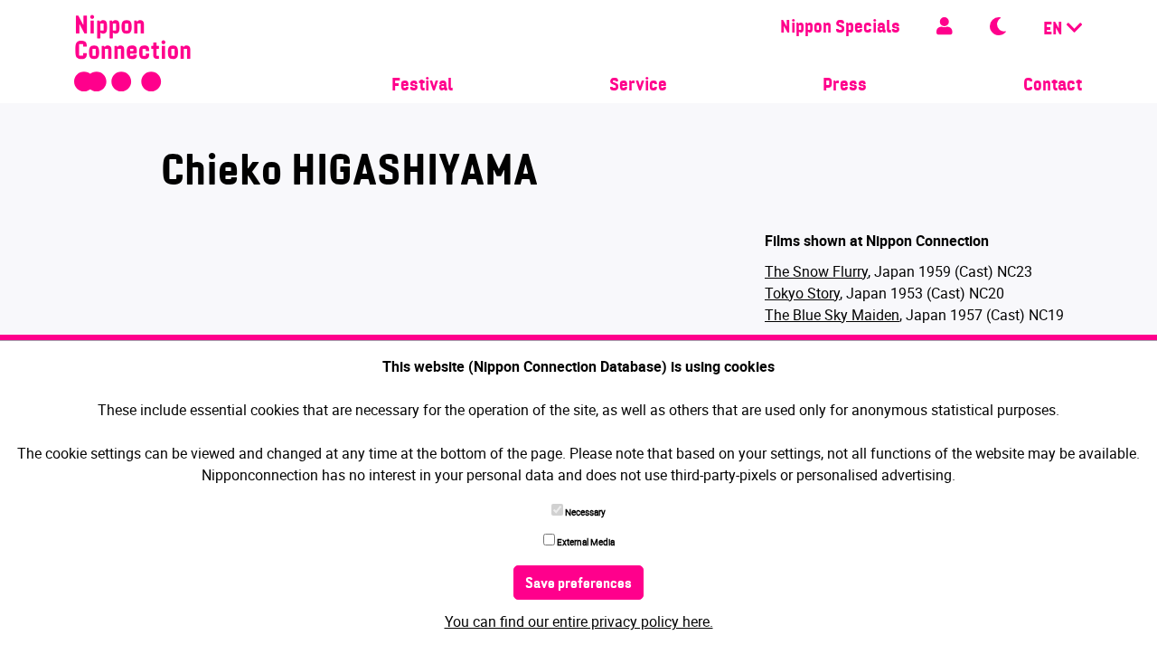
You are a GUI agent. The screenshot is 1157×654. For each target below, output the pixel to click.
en (1055, 30)
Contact (1052, 86)
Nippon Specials (840, 28)
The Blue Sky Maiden (832, 315)
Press (845, 86)
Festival (422, 86)
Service (638, 86)
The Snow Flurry (816, 271)
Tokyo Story (802, 293)
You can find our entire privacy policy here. (579, 621)
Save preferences (578, 584)
